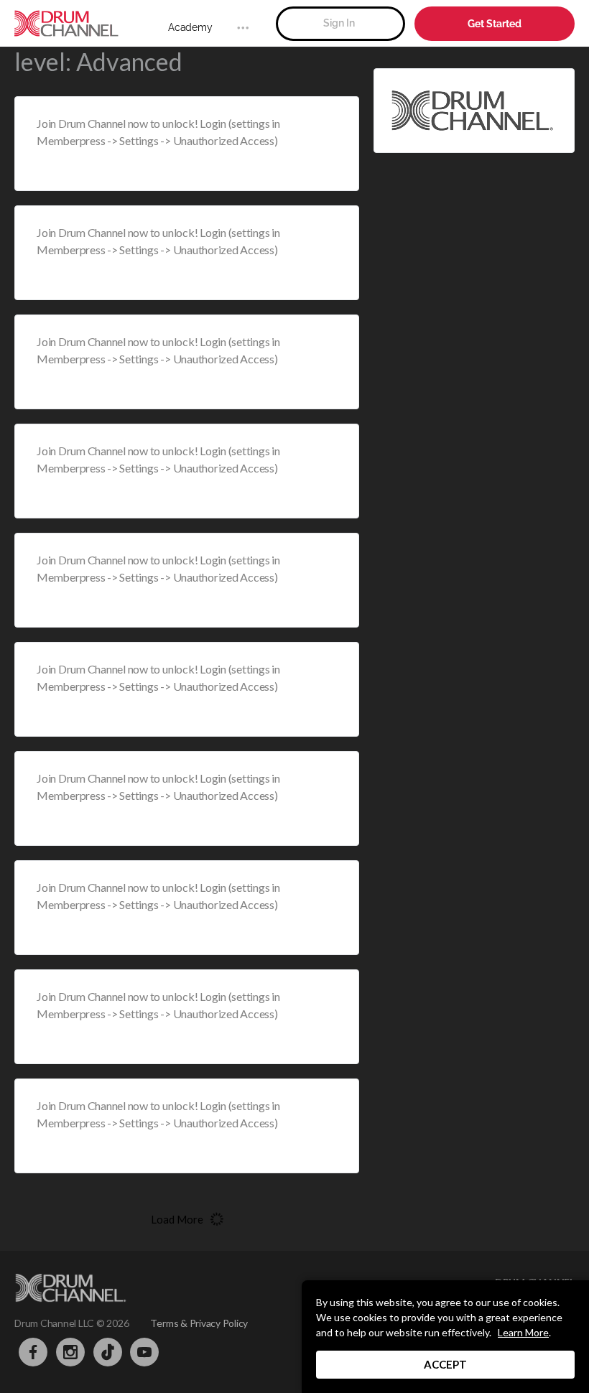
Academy (190, 27)
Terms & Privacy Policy (199, 1323)
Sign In (339, 23)
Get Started (494, 23)
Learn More (523, 1332)
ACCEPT (445, 1364)
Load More (177, 1219)
